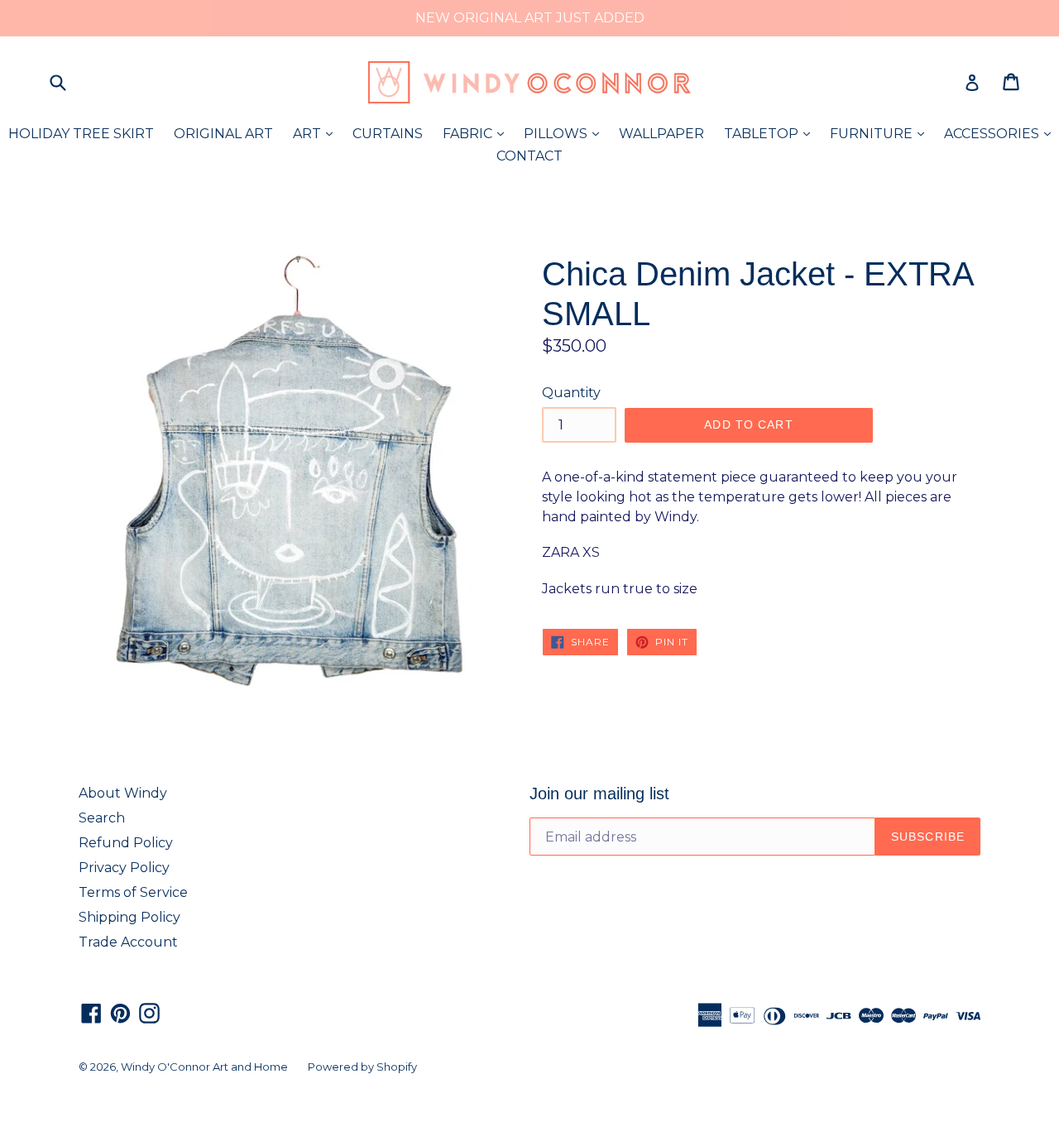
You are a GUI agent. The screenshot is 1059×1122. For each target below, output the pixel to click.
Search (102, 818)
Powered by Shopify (362, 1066)
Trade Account (128, 942)
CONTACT (529, 156)
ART (317, 133)
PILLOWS (565, 133)
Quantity (571, 392)
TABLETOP (771, 133)
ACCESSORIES (1001, 133)
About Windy (123, 793)
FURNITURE (881, 133)
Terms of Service (133, 892)
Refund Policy (126, 843)
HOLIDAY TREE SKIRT (81, 133)
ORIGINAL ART (223, 133)
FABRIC (477, 133)
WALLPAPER (661, 133)
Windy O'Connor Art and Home (204, 1066)
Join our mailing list (599, 793)
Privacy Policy (124, 867)
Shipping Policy (129, 917)
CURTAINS (387, 133)
